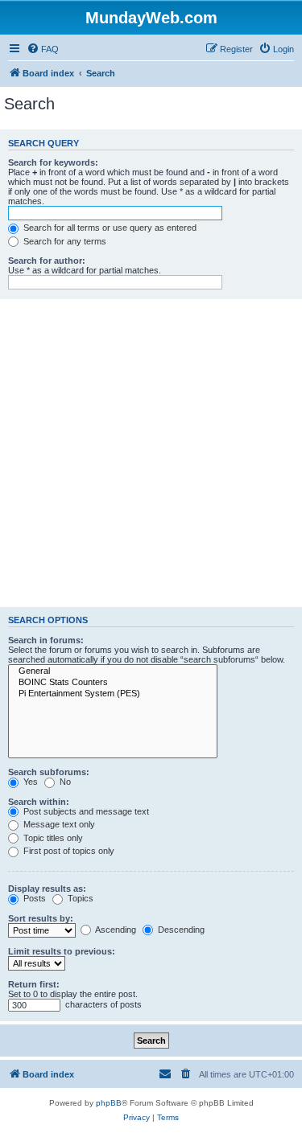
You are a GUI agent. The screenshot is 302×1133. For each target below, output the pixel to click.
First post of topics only (67, 851)
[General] (113, 671)
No (64, 781)
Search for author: (46, 260)
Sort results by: (40, 918)
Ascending (114, 929)
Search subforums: (48, 772)
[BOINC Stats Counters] (113, 682)
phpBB (109, 1102)
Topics (79, 898)
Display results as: (47, 888)
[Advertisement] (151, 453)
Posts (33, 898)
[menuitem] (43, 49)
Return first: (34, 984)
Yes (29, 781)
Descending (180, 929)
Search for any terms (63, 241)
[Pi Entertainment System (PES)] (113, 694)
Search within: (38, 802)
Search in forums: (46, 640)
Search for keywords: (53, 162)
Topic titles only (52, 838)
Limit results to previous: (61, 951)
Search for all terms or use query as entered (109, 227)
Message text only (58, 824)
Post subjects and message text (85, 811)
